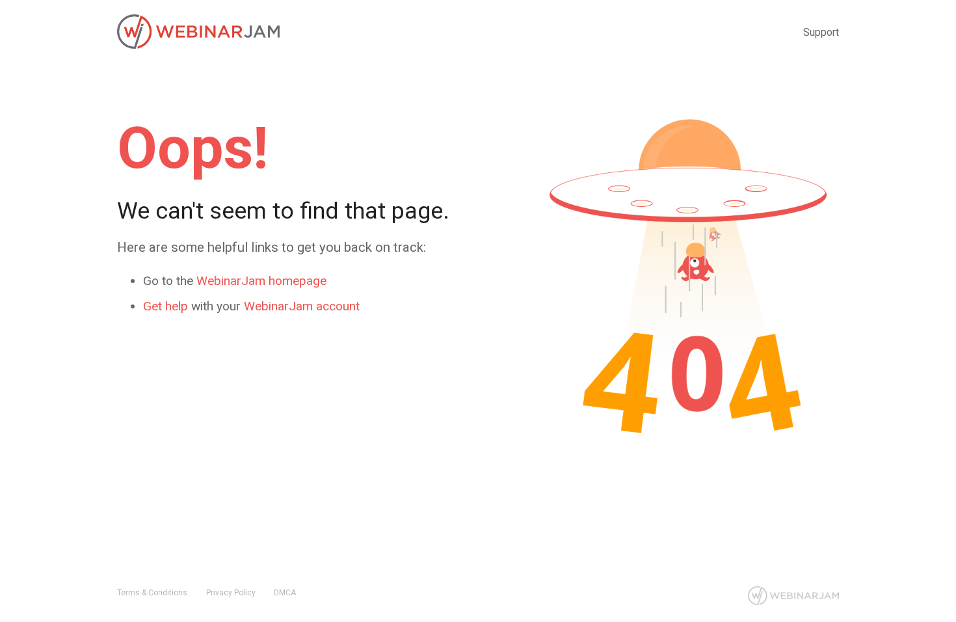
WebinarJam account (302, 306)
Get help (165, 306)
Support (821, 32)
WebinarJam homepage (261, 280)
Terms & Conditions (152, 592)
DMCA (285, 592)
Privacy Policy (231, 592)
